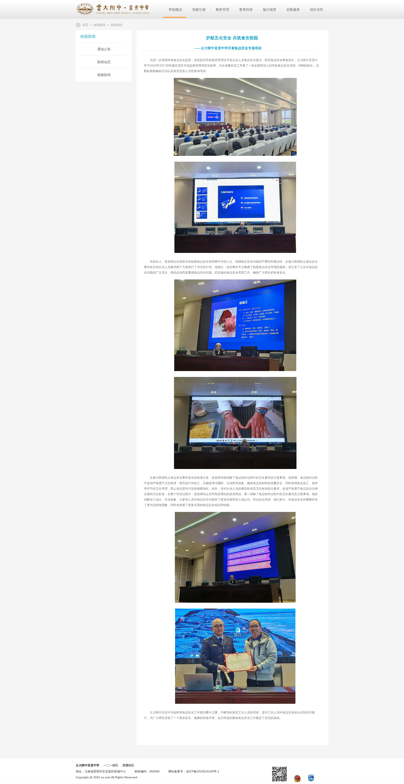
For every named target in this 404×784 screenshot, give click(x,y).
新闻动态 (117, 25)
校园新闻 (99, 25)
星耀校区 (128, 765)
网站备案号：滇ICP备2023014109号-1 (193, 771)
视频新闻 (104, 75)
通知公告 (104, 49)
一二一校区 (111, 765)
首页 (85, 25)
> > (102, 25)
